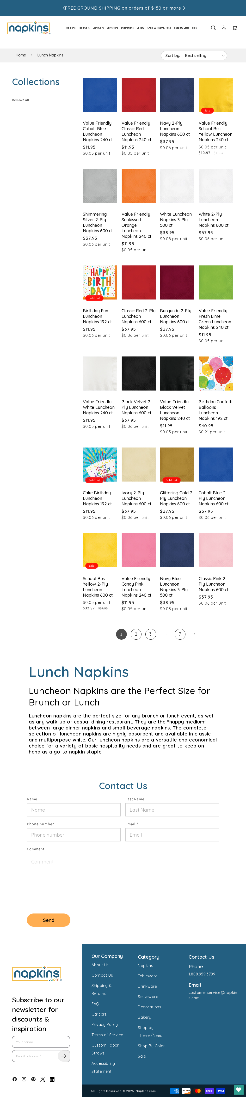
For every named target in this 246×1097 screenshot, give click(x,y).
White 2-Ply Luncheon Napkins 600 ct (213, 219)
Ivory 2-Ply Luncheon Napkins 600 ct (136, 498)
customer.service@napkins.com (213, 995)
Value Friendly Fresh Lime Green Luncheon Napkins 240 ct (215, 319)
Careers (99, 1014)
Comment (35, 849)
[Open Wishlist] (239, 1090)
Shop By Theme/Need (159, 27)
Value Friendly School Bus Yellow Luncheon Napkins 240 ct (215, 131)
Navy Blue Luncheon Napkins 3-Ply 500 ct (174, 587)
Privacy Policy (105, 1024)
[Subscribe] (64, 1056)
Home (21, 55)
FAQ (95, 1003)
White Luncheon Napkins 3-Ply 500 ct (176, 219)
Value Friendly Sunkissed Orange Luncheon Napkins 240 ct (136, 225)
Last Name (134, 799)
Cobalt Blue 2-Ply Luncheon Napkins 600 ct (213, 498)
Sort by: (173, 55)
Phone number (40, 824)
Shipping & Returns (102, 989)
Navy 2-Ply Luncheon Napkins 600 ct (175, 128)
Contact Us (102, 975)
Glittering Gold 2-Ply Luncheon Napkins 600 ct (177, 498)
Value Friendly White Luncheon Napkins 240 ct (99, 407)
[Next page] (194, 634)
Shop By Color (181, 27)
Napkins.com (146, 1091)
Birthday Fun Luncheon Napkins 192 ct (97, 316)
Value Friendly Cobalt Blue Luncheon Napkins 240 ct (98, 131)
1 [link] (121, 634)
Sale (194, 27)
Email (131, 824)
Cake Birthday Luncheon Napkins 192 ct (97, 498)
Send (48, 920)
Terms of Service (107, 1034)
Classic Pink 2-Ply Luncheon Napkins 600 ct (213, 584)
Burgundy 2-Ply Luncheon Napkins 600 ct (175, 316)
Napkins (70, 27)
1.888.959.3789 (202, 974)
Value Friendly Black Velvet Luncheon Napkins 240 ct (175, 410)
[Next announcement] (184, 7)
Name (32, 799)
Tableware (84, 27)
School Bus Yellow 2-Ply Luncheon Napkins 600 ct (98, 587)
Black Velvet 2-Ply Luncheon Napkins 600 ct (137, 407)
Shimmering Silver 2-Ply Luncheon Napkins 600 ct (98, 222)
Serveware (112, 27)
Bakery (140, 27)
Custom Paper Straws (105, 1049)
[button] (69, 28)
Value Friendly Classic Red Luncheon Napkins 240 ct (136, 131)
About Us (100, 964)
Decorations (127, 27)
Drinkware (98, 27)
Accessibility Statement (103, 1067)
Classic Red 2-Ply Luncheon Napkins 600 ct (138, 316)
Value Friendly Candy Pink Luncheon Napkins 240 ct (136, 587)
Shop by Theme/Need (150, 1031)
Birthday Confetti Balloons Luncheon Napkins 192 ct (215, 410)
